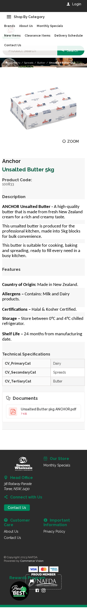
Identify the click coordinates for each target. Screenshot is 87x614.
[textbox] (30, 50)
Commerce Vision (32, 560)
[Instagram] (43, 590)
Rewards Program (27, 578)
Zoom (73, 141)
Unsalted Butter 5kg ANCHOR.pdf (48, 411)
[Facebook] (37, 590)
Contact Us (17, 508)
